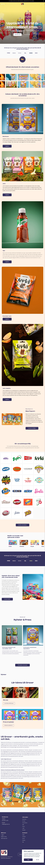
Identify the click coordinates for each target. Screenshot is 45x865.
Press (23, 826)
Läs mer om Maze (32, 428)
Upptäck (7, 146)
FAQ (23, 824)
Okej (28, 859)
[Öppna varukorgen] (43, 4)
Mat (23, 842)
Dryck (23, 838)
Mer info (37, 859)
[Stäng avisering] (43, 1)
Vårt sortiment (27, 34)
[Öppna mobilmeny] (2, 4)
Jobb (23, 828)
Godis (23, 834)
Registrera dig (3, 836)
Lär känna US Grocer (9, 703)
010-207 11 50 (5, 820)
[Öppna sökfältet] (4, 4)
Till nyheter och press (22, 665)
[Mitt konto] (41, 4)
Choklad (23, 836)
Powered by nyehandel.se (5, 858)
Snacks (23, 840)
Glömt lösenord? (4, 838)
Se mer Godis (7, 599)
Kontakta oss (17, 34)
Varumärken (24, 822)
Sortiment (24, 819)
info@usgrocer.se (6, 824)
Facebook (21, 854)
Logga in (2, 834)
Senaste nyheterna (8, 725)
